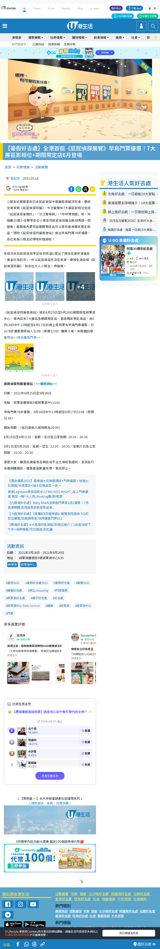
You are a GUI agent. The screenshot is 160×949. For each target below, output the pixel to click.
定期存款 (70, 44)
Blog (80, 8)
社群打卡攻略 (149, 16)
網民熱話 (61, 911)
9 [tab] (79, 53)
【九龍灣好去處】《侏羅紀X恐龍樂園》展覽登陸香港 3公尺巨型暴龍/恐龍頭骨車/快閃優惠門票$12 (48, 516)
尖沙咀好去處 (99, 893)
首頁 (8, 167)
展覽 (50, 606)
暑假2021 (13, 583)
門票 (10, 613)
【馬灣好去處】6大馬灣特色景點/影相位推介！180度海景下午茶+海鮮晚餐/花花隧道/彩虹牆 (49, 527)
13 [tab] (81, 58)
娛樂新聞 (54, 44)
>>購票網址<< (46, 383)
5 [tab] (87, 48)
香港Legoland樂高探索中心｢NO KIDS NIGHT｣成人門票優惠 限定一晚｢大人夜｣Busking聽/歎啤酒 (48, 494)
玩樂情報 (23, 167)
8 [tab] (75, 53)
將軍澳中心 (28, 564)
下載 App (136, 8)
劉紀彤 (15, 178)
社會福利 (140, 898)
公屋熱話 (38, 44)
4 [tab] (83, 48)
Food (51, 8)
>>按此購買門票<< (26, 337)
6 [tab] (91, 48)
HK (24, 8)
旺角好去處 (82, 898)
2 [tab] (75, 48)
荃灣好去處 (63, 898)
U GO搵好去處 (124, 16)
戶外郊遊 (124, 898)
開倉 (83, 893)
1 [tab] (71, 48)
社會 (96, 898)
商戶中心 (116, 8)
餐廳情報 (108, 898)
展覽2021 (83, 583)
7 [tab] (71, 53)
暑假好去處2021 (37, 583)
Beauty (66, 8)
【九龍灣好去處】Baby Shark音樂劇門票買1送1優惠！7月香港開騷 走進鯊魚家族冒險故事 (48, 505)
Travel (37, 8)
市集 (74, 893)
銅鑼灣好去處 (121, 893)
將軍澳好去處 (16, 598)
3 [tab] (79, 48)
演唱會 (16, 37)
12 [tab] (91, 53)
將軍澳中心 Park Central (23, 606)
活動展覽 (41, 167)
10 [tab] (83, 53)
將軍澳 (12, 564)
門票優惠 (62, 590)
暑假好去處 (62, 583)
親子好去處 (39, 598)
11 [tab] (87, 53)
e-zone (95, 8)
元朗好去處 (141, 893)
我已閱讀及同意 (128, 933)
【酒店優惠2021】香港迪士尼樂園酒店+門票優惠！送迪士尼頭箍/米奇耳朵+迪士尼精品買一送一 (48, 483)
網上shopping (38, 590)
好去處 (58, 598)
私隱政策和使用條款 (17, 935)
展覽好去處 (14, 590)
